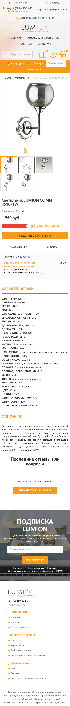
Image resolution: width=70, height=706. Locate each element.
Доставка (16, 617)
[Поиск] (5, 54)
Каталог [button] (16, 38)
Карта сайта (17, 645)
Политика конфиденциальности (28, 679)
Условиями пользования (42, 571)
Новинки (25, 44)
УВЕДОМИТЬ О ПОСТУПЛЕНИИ (35, 236)
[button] (17, 11)
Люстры (38, 63)
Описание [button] (52, 247)
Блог (13, 668)
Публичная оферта (21, 650)
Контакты (44, 44)
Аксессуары (35, 69)
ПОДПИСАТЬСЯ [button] (35, 560)
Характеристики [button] (18, 247)
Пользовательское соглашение (28, 655)
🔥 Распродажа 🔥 (18, 63)
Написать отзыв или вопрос (35, 490)
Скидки (15, 673)
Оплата (15, 622)
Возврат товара (19, 627)
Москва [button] (25, 257)
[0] (62, 54)
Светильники (56, 63)
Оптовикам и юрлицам (43, 38)
